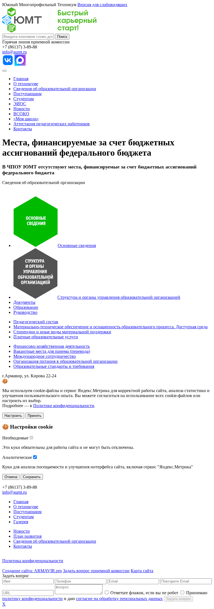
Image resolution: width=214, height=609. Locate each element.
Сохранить (32, 477)
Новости (21, 108)
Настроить (13, 416)
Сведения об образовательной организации (54, 88)
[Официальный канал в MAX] (20, 64)
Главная (20, 78)
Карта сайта (142, 570)
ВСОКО (21, 113)
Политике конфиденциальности (63, 405)
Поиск (62, 37)
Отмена (10, 477)
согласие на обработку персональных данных (119, 598)
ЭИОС (19, 103)
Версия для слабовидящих (102, 4)
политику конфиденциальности (32, 598)
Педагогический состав (35, 321)
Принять (35, 416)
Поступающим (27, 93)
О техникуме (25, 83)
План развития (27, 536)
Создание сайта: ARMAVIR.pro (32, 570)
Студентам (23, 98)
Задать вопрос (178, 599)
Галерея (20, 521)
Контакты (22, 128)
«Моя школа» (26, 118)
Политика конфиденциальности (32, 560)
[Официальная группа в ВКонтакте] (7, 64)
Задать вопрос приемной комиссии (96, 570)
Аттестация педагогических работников (51, 123)
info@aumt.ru (14, 52)
